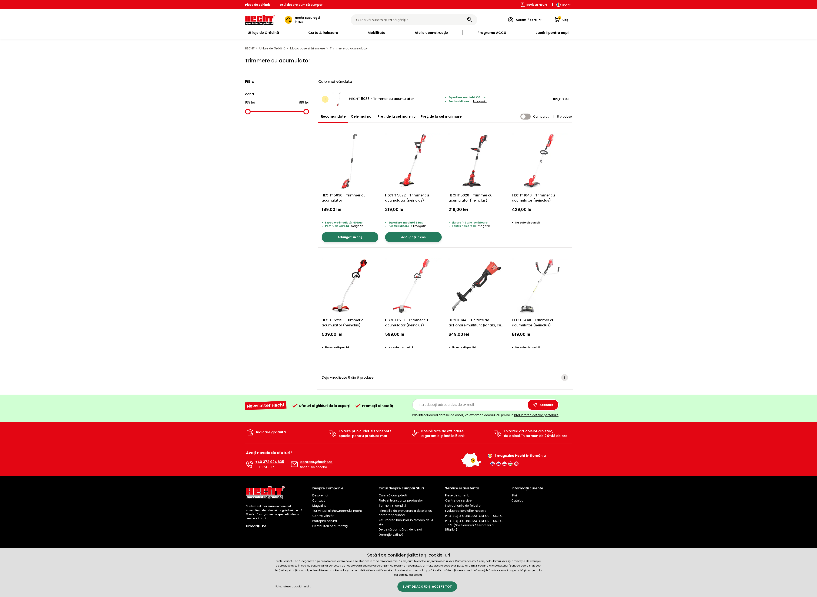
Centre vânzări (323, 516)
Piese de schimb (257, 5)
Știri (514, 495)
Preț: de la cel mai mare (441, 116)
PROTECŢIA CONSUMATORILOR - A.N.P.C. (474, 516)
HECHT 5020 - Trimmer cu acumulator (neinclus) (470, 198)
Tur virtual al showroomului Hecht (337, 511)
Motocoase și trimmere (307, 48)
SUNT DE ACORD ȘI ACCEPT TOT (427, 586)
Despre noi (320, 495)
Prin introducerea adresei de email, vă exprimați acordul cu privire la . (485, 415)
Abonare (546, 405)
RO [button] (564, 5)
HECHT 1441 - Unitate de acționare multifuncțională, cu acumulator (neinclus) (474, 325)
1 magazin (480, 101)
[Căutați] (469, 20)
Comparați (541, 116)
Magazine (319, 505)
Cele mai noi (361, 116)
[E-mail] (294, 464)
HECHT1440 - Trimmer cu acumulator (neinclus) (533, 323)
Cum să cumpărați (393, 495)
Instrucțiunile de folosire (463, 505)
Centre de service (458, 500)
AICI (474, 565)
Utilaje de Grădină (272, 48)
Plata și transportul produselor (401, 500)
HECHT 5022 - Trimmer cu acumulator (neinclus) (407, 198)
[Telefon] (249, 464)
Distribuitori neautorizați (330, 526)
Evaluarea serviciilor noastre (465, 511)
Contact (318, 500)
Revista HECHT (537, 5)
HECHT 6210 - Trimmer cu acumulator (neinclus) (406, 323)
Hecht (250, 48)
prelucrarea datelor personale (536, 415)
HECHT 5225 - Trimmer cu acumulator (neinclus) (344, 323)
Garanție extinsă (391, 534)
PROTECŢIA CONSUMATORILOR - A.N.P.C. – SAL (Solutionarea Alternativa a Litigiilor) (474, 525)
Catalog (517, 500)
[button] (342, 488)
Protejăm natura (324, 521)
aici (306, 586)
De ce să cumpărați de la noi (400, 529)
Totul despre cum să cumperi (300, 5)
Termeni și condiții (392, 505)
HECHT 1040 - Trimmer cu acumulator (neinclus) (533, 198)
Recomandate (333, 116)
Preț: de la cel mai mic (396, 116)
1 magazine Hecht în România (520, 455)
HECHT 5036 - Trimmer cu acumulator (381, 98)
